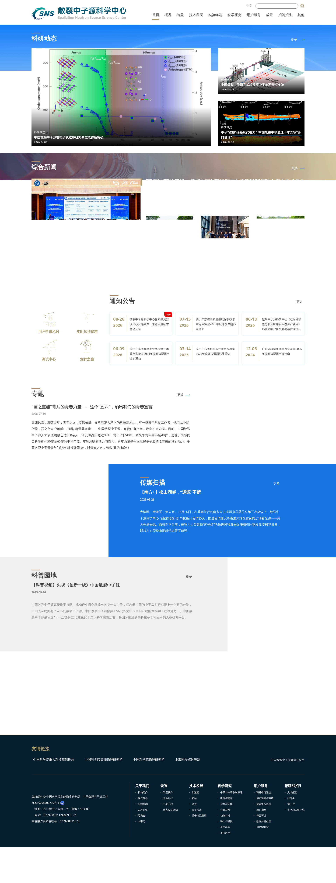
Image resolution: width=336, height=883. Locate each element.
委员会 (141, 815)
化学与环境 (226, 804)
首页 (155, 14)
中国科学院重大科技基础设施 (53, 759)
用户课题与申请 (265, 798)
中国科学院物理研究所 (148, 759)
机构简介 (143, 792)
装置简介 (168, 792)
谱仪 (194, 804)
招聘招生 (285, 14)
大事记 (141, 821)
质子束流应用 (199, 815)
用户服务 (254, 14)
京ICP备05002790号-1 (45, 803)
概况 (168, 14)
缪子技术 (197, 809)
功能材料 (225, 815)
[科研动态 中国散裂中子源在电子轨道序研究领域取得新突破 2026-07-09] (121, 97)
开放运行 (168, 798)
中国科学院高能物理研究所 (103, 759)
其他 (301, 14)
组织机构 (143, 804)
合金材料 (225, 809)
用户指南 (261, 809)
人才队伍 (143, 809)
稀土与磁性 (226, 821)
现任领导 (143, 798)
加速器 (195, 792)
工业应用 (225, 832)
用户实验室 (262, 827)
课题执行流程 (263, 804)
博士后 (291, 804)
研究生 (291, 798)
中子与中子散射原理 (231, 792)
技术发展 (196, 14)
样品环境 (261, 815)
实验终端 (215, 14)
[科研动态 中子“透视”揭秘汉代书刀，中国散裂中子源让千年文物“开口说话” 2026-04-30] (261, 123)
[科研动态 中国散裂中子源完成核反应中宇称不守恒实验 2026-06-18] (261, 71)
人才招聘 (292, 792)
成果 (269, 14)
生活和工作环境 (295, 809)
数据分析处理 (263, 821)
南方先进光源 (170, 809)
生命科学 (225, 827)
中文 (249, 6)
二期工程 (168, 804)
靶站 (194, 798)
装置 (180, 14)
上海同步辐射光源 (187, 759)
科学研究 (234, 14)
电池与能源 (226, 798)
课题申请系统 (263, 792)
